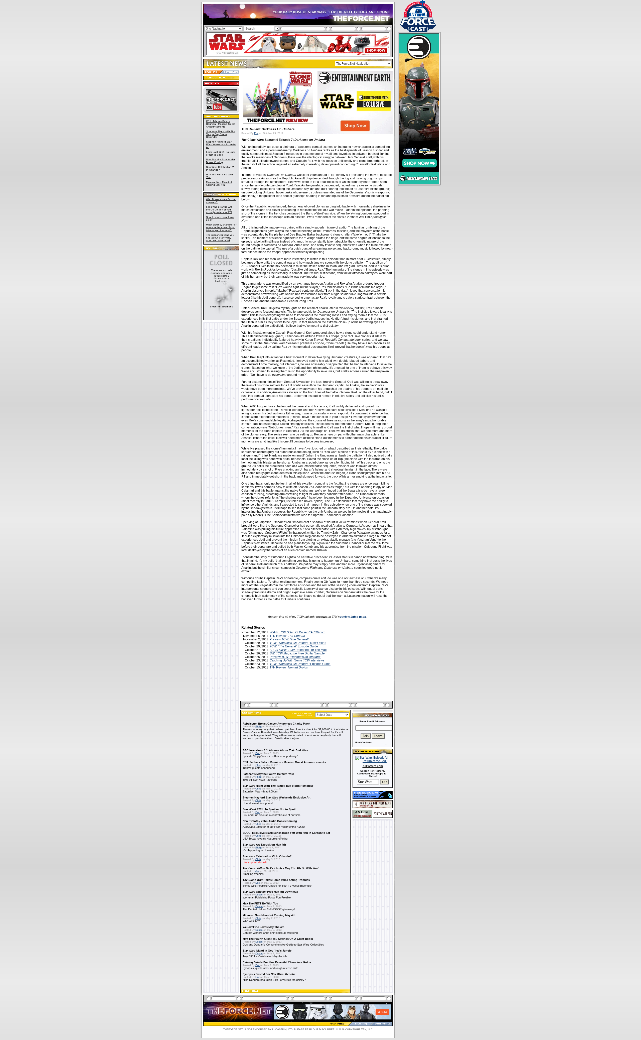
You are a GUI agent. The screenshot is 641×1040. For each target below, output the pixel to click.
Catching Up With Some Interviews (297, 660)
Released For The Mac (298, 650)
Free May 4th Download (270, 891)
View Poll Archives (221, 306)
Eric (256, 133)
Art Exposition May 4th (264, 844)
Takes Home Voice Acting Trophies (276, 879)
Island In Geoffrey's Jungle (267, 950)
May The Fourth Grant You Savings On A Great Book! (278, 938)
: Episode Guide (300, 664)
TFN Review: (287, 636)
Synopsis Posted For (269, 974)
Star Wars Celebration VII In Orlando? (267, 856)
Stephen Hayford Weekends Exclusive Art (221, 144)
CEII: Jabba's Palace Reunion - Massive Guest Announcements (220, 124)
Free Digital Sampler (298, 653)
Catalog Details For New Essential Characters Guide (277, 962)
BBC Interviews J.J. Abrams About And (275, 750)
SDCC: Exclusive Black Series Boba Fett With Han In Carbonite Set (286, 832)
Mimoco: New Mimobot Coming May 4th (219, 183)
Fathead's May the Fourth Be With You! (268, 773)
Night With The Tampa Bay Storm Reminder (220, 134)
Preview (289, 639)
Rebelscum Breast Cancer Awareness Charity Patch (276, 723)
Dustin (259, 894)
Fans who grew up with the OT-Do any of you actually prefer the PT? (219, 209)
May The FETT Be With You (260, 903)
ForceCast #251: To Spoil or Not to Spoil (220, 153)
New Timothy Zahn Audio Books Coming (220, 161)
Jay (257, 871)
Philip (258, 726)
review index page (353, 617)
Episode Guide (294, 646)
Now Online (298, 643)
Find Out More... (365, 742)
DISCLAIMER (327, 1029)
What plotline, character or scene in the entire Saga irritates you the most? (221, 227)
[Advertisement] (317, 691)
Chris (258, 765)
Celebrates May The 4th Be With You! (281, 868)
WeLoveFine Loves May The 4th (263, 927)
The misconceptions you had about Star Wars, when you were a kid (220, 238)
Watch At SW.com (297, 632)
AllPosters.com (373, 766)
